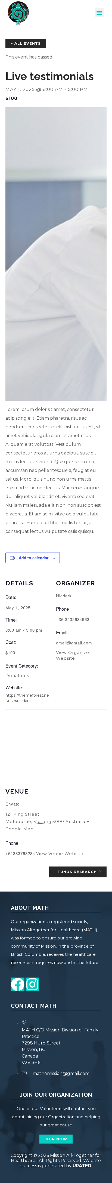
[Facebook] (17, 984)
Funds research (78, 871)
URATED (82, 1165)
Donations (17, 675)
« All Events (26, 43)
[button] (99, 12)
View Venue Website (59, 853)
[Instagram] (32, 984)
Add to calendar (33, 557)
